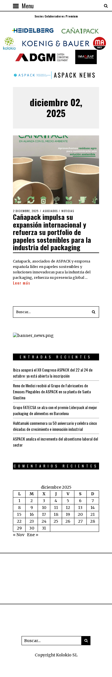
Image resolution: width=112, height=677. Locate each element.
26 (67, 521)
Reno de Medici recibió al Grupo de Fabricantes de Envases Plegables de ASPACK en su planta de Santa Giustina (52, 391)
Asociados (50, 211)
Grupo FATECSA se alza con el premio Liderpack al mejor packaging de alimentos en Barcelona (55, 410)
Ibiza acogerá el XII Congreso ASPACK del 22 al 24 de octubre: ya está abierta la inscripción (52, 373)
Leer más (21, 283)
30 (31, 528)
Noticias (67, 211)
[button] (93, 312)
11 (56, 507)
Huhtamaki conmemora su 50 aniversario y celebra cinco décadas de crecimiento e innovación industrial (55, 426)
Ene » (32, 534)
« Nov (18, 534)
